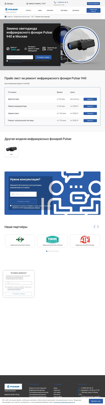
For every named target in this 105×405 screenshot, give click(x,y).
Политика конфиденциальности (64, 402)
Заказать (90, 99)
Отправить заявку (43, 57)
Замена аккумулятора (17, 106)
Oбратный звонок (93, 10)
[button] (94, 226)
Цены (40, 10)
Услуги (28, 10)
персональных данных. (15, 62)
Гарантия (50, 10)
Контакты (75, 10)
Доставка (64, 10)
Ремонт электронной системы (21, 120)
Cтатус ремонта (93, 3)
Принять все (95, 401)
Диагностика (13, 99)
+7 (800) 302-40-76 (62, 2)
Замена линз (13, 113)
